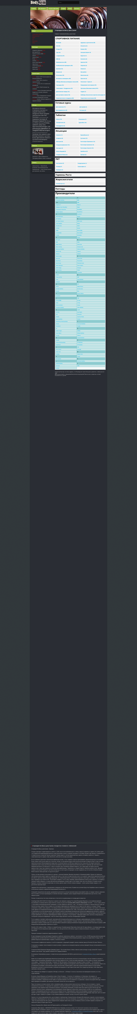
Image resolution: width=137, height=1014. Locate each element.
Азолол (34, 55)
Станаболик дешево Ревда (43, 117)
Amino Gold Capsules (37, 62)
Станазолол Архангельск (37, 141)
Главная (33, 8)
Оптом (70, 8)
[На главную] (38, 2)
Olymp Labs (35, 69)
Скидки (63, 8)
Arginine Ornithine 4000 (37, 53)
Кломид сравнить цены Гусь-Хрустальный (40, 124)
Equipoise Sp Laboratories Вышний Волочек (39, 132)
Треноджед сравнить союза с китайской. (41, 158)
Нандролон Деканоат (37, 50)
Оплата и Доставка (54, 8)
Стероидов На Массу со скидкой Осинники (82, 1011)
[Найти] (77, 2)
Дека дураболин (36, 52)
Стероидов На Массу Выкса (89, 954)
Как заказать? (42, 8)
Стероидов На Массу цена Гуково (67, 33)
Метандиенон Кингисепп (38, 108)
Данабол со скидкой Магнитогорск (41, 129)
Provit (33, 59)
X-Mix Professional (36, 65)
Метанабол (35, 67)
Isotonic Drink (35, 57)
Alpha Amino (35, 64)
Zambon (34, 60)
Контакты (76, 8)
